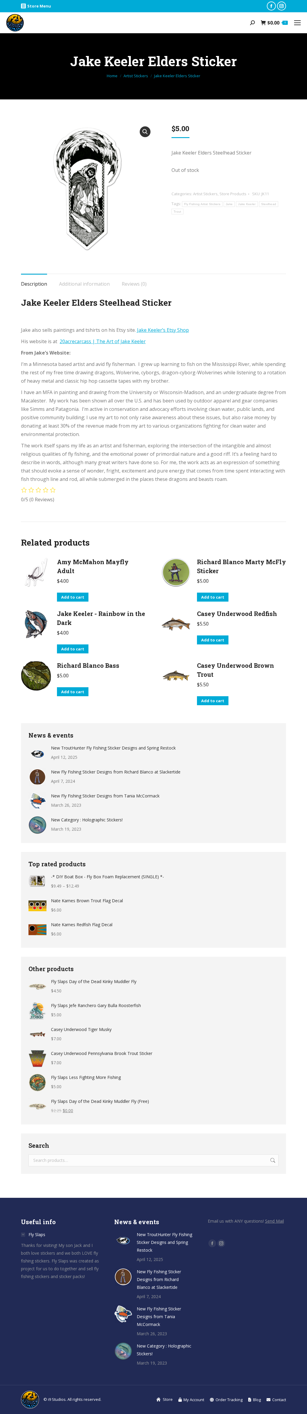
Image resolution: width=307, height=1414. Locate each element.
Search (272, 1160)
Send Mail (274, 1221)
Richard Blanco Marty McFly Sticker (241, 566)
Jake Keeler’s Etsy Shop (163, 330)
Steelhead (268, 204)
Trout (177, 211)
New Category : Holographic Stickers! (87, 820)
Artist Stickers (205, 193)
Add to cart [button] (72, 597)
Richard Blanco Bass (88, 665)
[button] (145, 131)
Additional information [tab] (84, 284)
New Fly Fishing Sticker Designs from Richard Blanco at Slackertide (115, 772)
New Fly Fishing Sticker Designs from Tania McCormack (105, 796)
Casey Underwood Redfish (237, 613)
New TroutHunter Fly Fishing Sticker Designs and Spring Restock (113, 748)
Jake (229, 204)
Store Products (232, 193)
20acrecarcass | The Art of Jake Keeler (103, 341)
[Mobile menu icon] (297, 22)
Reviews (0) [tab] (134, 284)
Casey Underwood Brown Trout (235, 669)
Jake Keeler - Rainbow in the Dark (101, 618)
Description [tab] (34, 284)
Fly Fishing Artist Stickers (202, 204)
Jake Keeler (246, 204)
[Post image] (37, 753)
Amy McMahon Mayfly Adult (93, 566)
